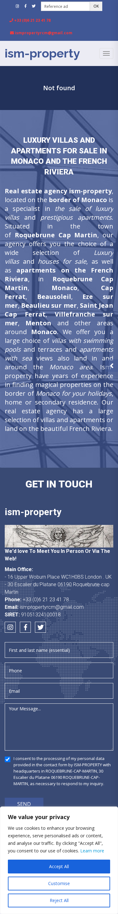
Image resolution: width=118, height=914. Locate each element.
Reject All (59, 900)
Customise (59, 883)
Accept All (59, 866)
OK (96, 6)
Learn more (92, 851)
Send (24, 804)
